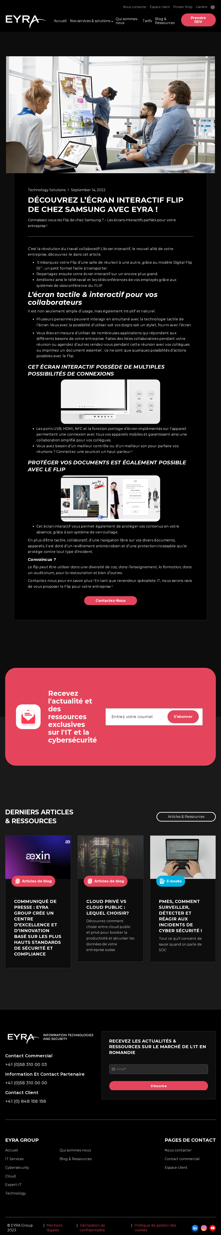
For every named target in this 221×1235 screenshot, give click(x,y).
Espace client (160, 7)
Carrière (201, 7)
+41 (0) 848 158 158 (25, 1101)
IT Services (14, 1159)
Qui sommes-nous (127, 21)
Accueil (60, 21)
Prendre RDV (198, 20)
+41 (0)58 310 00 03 (26, 1064)
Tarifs (147, 21)
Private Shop (183, 7)
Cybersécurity (17, 1168)
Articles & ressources (186, 817)
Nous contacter (135, 7)
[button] (213, 7)
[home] (27, 20)
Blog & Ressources (165, 21)
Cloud (10, 1176)
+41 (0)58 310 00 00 (26, 1082)
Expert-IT (13, 1185)
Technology (15, 1193)
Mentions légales (55, 1227)
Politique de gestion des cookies (155, 1227)
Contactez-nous (111, 601)
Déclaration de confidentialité (92, 1227)
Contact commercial (182, 1159)
